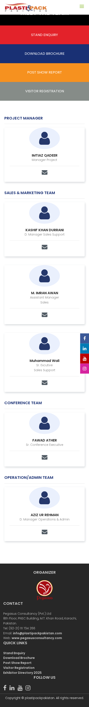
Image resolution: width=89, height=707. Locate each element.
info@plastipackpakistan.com (37, 633)
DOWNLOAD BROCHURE (45, 53)
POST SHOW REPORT (44, 72)
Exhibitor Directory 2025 (22, 673)
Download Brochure (19, 658)
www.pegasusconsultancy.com (37, 638)
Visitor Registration (19, 668)
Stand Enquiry (14, 653)
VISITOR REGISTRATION (44, 91)
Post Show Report (17, 663)
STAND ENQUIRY (44, 34)
